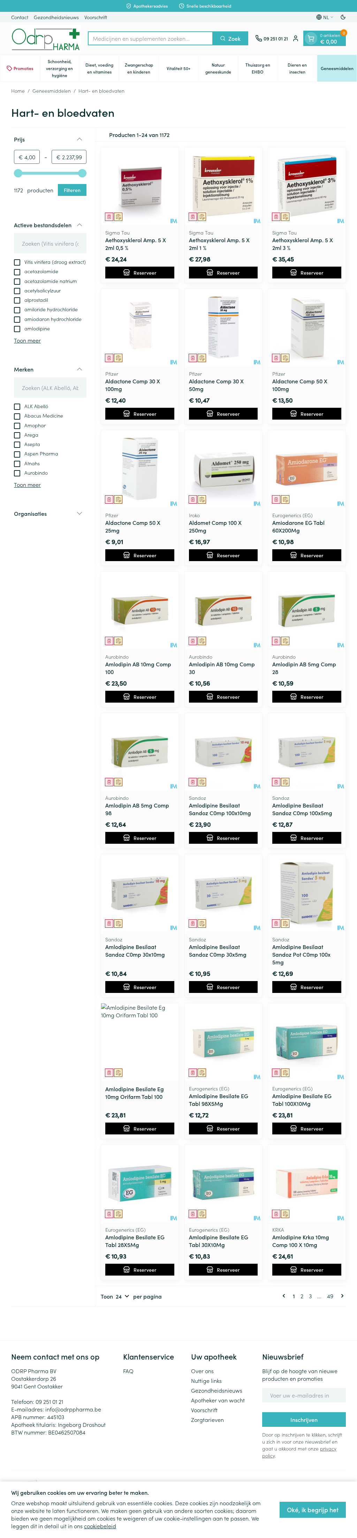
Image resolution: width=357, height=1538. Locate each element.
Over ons (202, 1371)
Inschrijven (304, 1419)
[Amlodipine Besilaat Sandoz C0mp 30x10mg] (139, 893)
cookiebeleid (100, 1526)
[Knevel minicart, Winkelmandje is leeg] (311, 38)
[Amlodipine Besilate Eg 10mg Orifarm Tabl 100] (139, 1042)
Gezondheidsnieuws (56, 17)
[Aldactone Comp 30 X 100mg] (139, 327)
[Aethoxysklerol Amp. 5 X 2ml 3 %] (306, 186)
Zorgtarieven (207, 1419)
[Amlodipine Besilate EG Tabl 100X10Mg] (306, 1042)
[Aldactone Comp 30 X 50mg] (223, 327)
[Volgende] (341, 1296)
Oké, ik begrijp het (313, 1509)
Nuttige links (206, 1380)
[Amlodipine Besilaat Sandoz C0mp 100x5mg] (306, 751)
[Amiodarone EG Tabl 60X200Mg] (306, 468)
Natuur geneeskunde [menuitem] (221, 68)
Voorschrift (95, 17)
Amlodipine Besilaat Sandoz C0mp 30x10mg (135, 950)
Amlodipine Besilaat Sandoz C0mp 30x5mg (217, 950)
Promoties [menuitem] (23, 68)
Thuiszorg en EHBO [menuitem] (261, 68)
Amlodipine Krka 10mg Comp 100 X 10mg (300, 1240)
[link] (285, 1296)
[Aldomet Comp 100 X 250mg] (223, 468)
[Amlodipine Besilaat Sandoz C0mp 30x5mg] (223, 893)
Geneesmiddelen (51, 90)
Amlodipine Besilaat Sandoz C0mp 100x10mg (220, 809)
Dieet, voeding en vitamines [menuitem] (102, 68)
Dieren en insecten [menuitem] (302, 68)
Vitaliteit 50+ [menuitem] (182, 70)
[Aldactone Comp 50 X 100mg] (306, 327)
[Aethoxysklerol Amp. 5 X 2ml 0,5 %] (139, 186)
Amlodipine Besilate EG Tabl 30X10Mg (218, 1240)
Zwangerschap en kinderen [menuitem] (142, 68)
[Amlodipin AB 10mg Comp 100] (139, 610)
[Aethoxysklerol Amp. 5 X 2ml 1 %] (223, 186)
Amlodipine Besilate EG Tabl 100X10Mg (302, 1099)
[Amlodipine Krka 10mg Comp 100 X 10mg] (306, 1183)
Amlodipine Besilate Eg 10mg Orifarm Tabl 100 (134, 1092)
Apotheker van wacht (218, 1400)
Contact (19, 17)
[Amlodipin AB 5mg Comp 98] (139, 751)
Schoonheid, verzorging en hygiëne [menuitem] (62, 68)
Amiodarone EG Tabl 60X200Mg (298, 526)
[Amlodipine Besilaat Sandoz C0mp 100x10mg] (223, 751)
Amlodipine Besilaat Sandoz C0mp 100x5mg (302, 809)
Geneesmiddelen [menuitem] (339, 70)
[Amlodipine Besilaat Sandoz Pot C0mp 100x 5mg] (306, 893)
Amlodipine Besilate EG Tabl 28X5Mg (135, 1240)
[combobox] (150, 38)
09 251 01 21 (49, 1401)
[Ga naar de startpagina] (46, 38)
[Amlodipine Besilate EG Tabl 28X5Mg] (139, 1183)
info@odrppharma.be (73, 1409)
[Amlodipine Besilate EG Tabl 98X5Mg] (223, 1042)
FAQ (128, 1371)
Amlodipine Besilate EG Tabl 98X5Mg (218, 1099)
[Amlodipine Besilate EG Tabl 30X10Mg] (223, 1183)
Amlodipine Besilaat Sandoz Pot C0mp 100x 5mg (301, 954)
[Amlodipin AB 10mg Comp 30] (223, 610)
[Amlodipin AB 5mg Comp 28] (306, 610)
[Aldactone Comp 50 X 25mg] (139, 468)
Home (18, 90)
